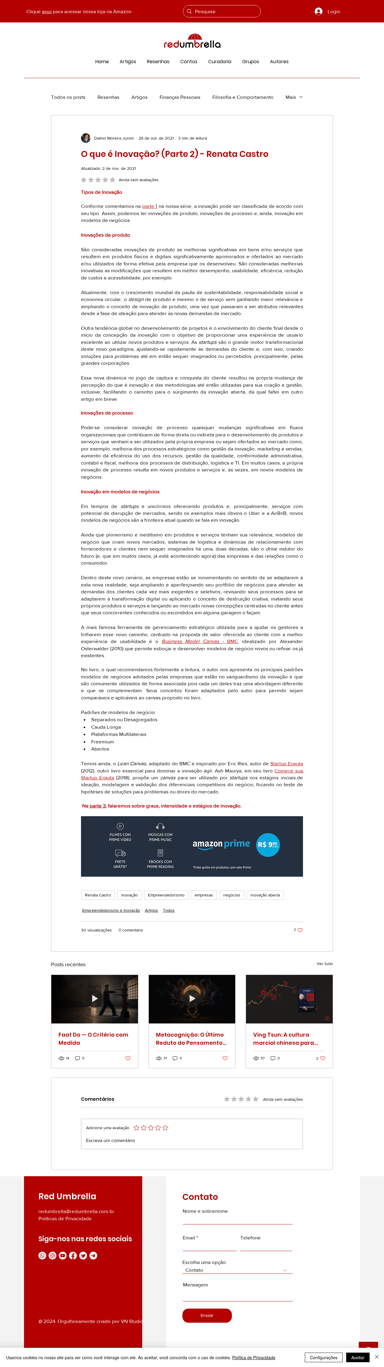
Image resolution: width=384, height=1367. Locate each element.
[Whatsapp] (42, 1255)
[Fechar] (376, 1357)
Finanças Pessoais (180, 97)
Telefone (250, 1237)
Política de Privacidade (253, 1357)
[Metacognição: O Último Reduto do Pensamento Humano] (192, 999)
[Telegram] (93, 1255)
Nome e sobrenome (205, 1210)
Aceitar (357, 1357)
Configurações (324, 1357)
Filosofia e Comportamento (243, 97)
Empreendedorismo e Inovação (111, 910)
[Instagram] (52, 1255)
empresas (204, 895)
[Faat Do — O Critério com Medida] (94, 999)
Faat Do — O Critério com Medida (93, 1039)
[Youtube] (63, 1255)
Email (189, 1237)
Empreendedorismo (166, 895)
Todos (169, 910)
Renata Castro (98, 895)
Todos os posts (68, 97)
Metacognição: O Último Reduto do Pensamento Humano (190, 1039)
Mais (291, 97)
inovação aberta (265, 895)
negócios (231, 895)
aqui (47, 11)
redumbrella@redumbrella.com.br (76, 1211)
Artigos (139, 97)
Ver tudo (325, 963)
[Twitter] (83, 1255)
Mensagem (195, 1284)
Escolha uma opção (204, 1262)
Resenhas (108, 97)
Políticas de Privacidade (65, 1218)
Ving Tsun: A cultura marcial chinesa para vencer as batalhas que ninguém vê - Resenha (286, 1039)
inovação (129, 895)
